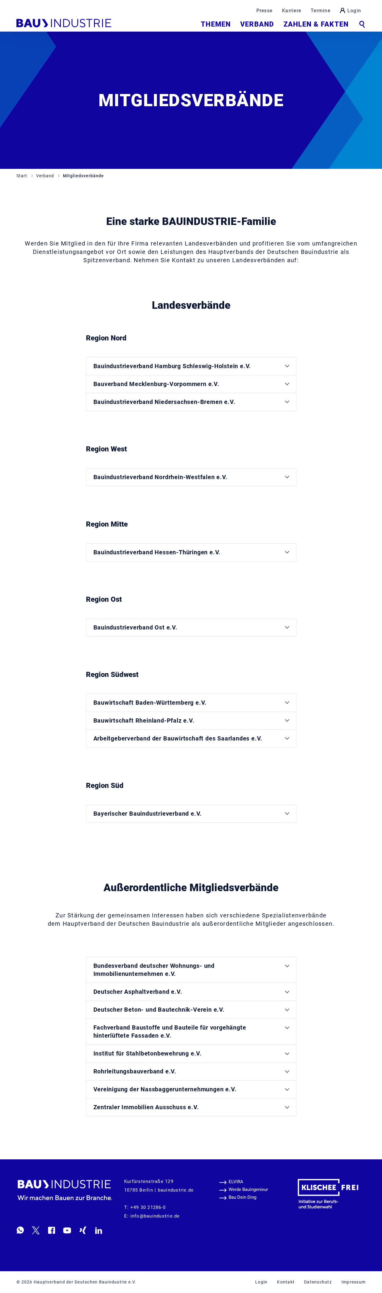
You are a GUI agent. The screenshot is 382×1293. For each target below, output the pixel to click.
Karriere (291, 10)
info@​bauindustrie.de (155, 1216)
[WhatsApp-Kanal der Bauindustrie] (20, 1230)
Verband (257, 24)
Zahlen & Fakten (316, 24)
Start (22, 175)
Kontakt (286, 1282)
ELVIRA (236, 1181)
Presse (264, 10)
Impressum (353, 1282)
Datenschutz (318, 1282)
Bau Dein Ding (242, 1197)
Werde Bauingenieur (248, 1189)
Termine (320, 10)
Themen (216, 24)
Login (354, 10)
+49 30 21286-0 (148, 1207)
